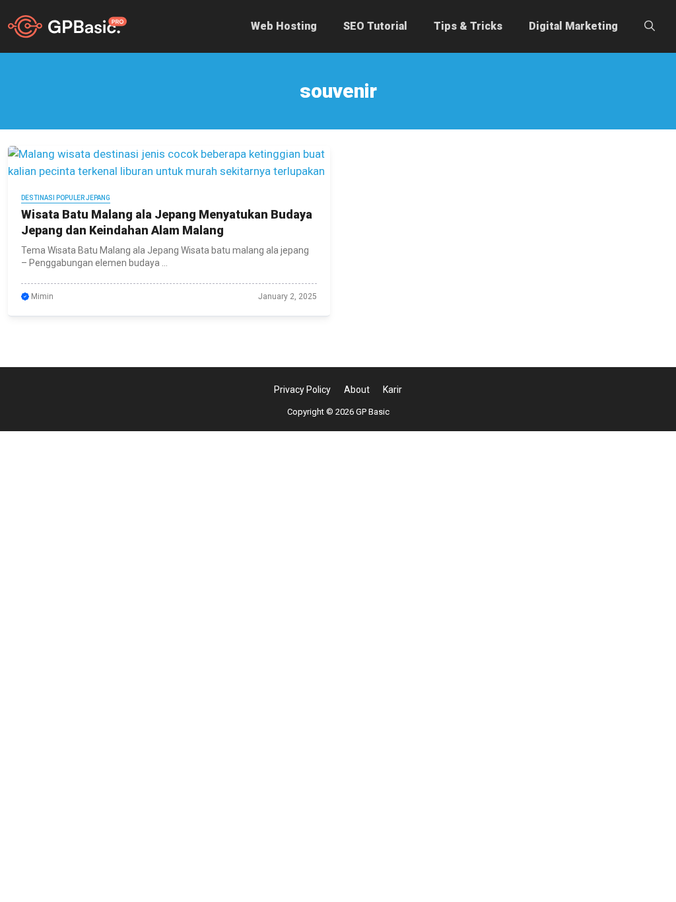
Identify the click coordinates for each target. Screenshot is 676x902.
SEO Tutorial (375, 26)
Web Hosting (284, 26)
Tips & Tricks (468, 26)
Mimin (42, 296)
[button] (649, 26)
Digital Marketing (573, 26)
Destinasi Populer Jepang (65, 197)
